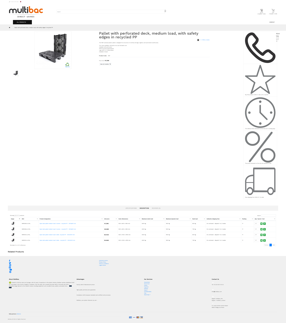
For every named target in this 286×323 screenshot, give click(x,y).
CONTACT (272, 22)
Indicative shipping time (213, 218)
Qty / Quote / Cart (260, 218)
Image (12, 218)
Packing (244, 218)
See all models (104, 64)
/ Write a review (205, 39)
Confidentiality (147, 291)
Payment (146, 286)
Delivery (146, 288)
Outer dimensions (123, 218)
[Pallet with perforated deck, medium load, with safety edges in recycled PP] (16, 73)
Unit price (106, 218)
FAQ (145, 293)
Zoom (68, 66)
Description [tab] (144, 208)
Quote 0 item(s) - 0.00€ (262, 13)
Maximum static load (147, 218)
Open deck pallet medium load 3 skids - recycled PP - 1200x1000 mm (57, 240)
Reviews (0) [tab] (156, 208)
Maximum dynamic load (172, 218)
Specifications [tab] (131, 208)
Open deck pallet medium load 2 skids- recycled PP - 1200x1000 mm (57, 234)
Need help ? (147, 294)
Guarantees (147, 282)
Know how (147, 283)
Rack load (195, 218)
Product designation (45, 218)
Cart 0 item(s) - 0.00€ (273, 13)
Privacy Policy (102, 262)
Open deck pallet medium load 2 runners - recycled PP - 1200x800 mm (58, 223)
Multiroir (19, 313)
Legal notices (102, 265)
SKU (23, 218)
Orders (145, 285)
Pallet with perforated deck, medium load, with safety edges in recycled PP (33, 27)
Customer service (103, 260)
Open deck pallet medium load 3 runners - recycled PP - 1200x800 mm (58, 229)
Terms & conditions (104, 263)
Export (145, 290)
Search (259, 215)
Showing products (17, 215)
